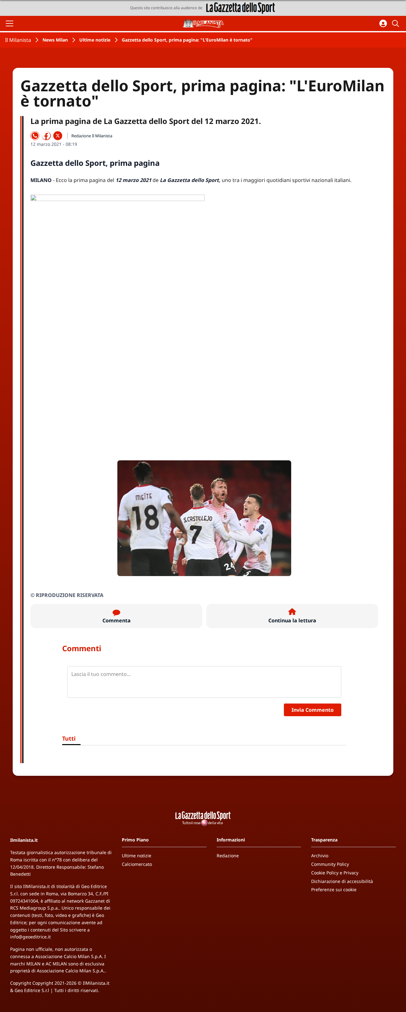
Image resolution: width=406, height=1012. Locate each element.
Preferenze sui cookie (334, 889)
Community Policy (330, 864)
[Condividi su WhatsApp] (34, 135)
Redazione (228, 856)
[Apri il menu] (9, 23)
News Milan (55, 40)
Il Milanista (18, 39)
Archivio (319, 856)
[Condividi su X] (57, 135)
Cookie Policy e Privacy (334, 873)
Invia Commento (312, 709)
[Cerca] (396, 23)
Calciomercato (137, 864)
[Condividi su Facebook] (46, 135)
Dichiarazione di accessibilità (342, 881)
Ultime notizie (94, 40)
